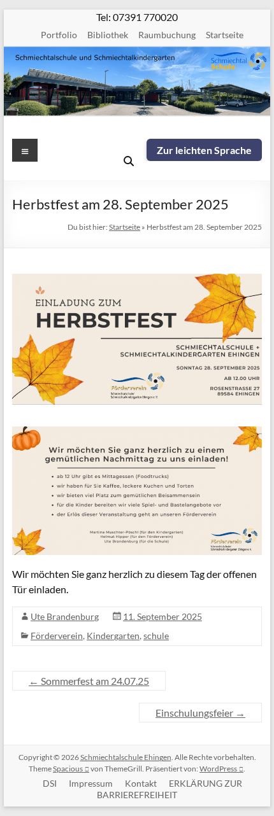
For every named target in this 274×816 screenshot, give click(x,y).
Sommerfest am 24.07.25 (89, 681)
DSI (50, 783)
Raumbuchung (167, 34)
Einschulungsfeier (200, 713)
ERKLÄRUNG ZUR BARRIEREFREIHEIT (169, 789)
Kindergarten (113, 635)
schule (156, 635)
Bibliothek (107, 34)
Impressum (91, 783)
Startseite (224, 34)
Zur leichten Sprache (204, 150)
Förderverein (57, 635)
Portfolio (59, 34)
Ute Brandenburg (65, 616)
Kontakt (141, 783)
